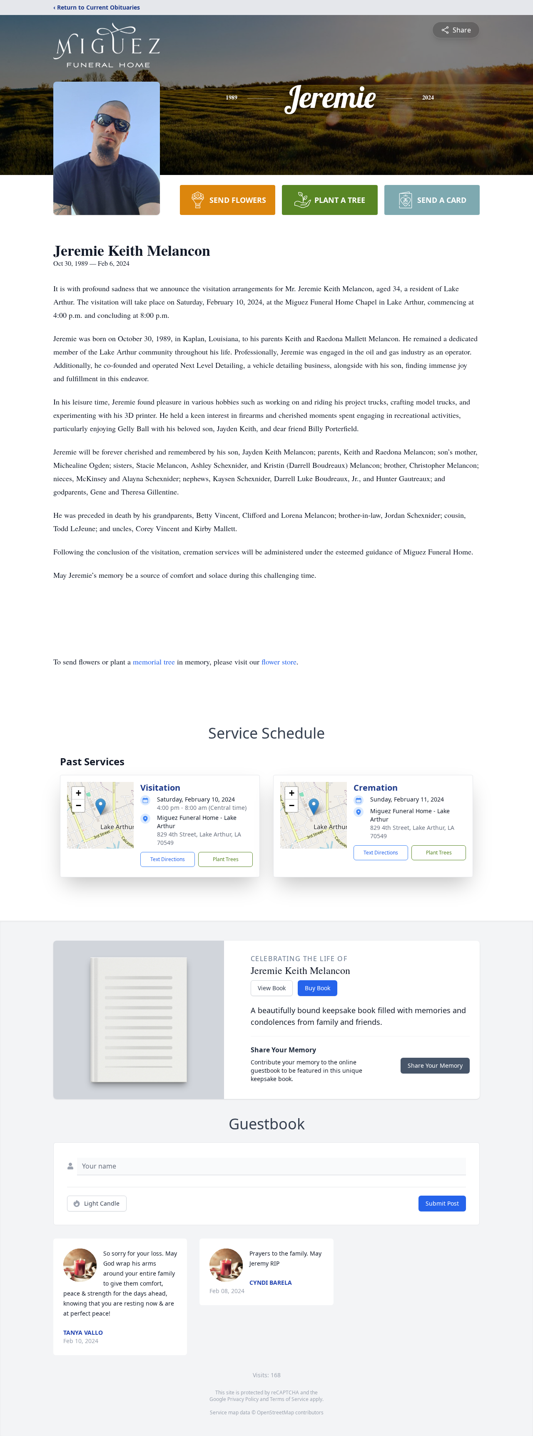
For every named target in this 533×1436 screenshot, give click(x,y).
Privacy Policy (243, 1399)
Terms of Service (289, 1399)
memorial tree (154, 662)
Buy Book (317, 988)
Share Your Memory (435, 1065)
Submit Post (442, 1203)
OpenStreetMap (275, 1412)
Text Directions (167, 859)
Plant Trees (226, 859)
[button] (100, 806)
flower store (279, 662)
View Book (272, 988)
